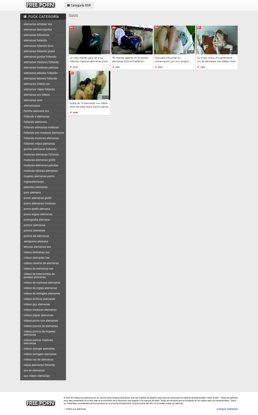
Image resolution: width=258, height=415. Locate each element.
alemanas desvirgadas (38, 29)
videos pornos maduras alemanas (38, 341)
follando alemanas (35, 122)
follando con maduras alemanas (44, 132)
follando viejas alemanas (39, 143)
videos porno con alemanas (41, 320)
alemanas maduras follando (41, 62)
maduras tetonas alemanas (41, 170)
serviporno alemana (36, 241)
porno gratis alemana (37, 208)
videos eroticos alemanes (39, 299)
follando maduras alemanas (41, 138)
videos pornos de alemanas (41, 326)
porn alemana (32, 192)
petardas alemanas (36, 187)
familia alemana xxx (36, 111)
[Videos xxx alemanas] (40, 7)
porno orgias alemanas (38, 214)
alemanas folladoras (36, 35)
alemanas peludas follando (41, 73)
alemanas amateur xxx (38, 24)
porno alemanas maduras (40, 203)
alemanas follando (35, 40)
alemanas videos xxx (37, 84)
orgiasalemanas (34, 181)
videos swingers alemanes (40, 354)
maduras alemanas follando (41, 154)
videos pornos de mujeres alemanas (39, 333)
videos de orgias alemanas (40, 288)
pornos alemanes (34, 230)
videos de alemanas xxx (38, 268)
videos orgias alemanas (38, 315)
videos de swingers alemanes (42, 293)
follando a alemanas (36, 116)
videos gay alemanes (37, 304)
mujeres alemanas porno (39, 176)
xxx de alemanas (34, 370)
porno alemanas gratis (38, 198)
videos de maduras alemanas (42, 282)
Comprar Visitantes (227, 409)
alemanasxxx (32, 105)
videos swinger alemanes (39, 348)
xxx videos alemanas (37, 375)
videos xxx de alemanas (38, 359)
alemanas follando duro (38, 45)
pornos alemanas (34, 225)
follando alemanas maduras (41, 127)
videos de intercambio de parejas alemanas (39, 275)
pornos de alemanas (36, 236)
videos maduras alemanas (40, 309)
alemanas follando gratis (39, 51)
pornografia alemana (37, 219)
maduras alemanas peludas (41, 165)
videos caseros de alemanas (41, 263)
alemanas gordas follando (40, 56)
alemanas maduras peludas (41, 67)
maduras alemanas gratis (39, 160)
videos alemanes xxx (36, 257)
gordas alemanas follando (40, 149)
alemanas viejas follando (39, 89)
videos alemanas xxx (37, 252)
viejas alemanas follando (39, 365)
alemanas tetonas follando (40, 78)
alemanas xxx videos (37, 94)
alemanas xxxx (33, 100)
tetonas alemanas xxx (37, 247)
